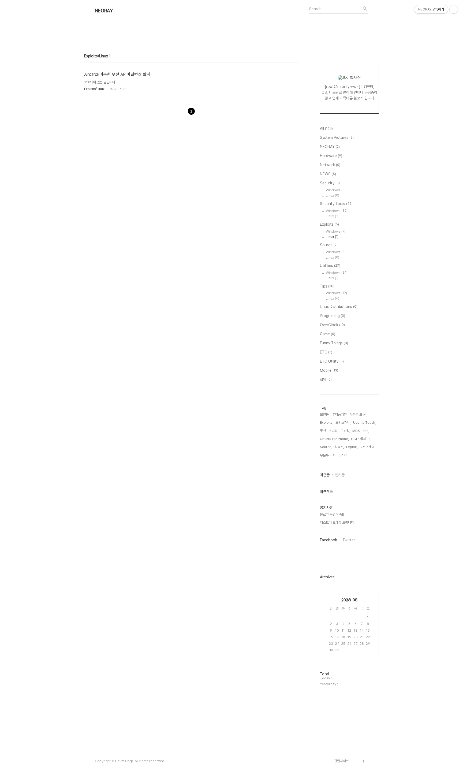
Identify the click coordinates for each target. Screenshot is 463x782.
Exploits (329, 224)
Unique (340, 538)
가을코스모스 (343, 521)
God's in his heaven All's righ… (349, 559)
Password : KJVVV (348, 487)
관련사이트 (341, 761)
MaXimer (341, 547)
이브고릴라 (341, 452)
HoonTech (342, 529)
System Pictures (337, 137)
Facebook (328, 540)
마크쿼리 (340, 624)
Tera (338, 409)
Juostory (341, 667)
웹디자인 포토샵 (345, 641)
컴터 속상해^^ (343, 392)
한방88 (339, 512)
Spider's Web (345, 615)
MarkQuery (343, 701)
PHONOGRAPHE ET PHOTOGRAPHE (349, 379)
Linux (332, 195)
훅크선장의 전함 (345, 281)
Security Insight (346, 692)
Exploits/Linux (94, 89)
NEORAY (104, 10)
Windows (336, 190)
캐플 (337, 435)
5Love (339, 607)
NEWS (328, 174)
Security (330, 183)
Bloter (339, 752)
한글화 (338, 461)
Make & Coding (346, 366)
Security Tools (336, 204)
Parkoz (340, 341)
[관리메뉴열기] (454, 9)
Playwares (342, 324)
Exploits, (326, 422)
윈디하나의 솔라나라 (348, 684)
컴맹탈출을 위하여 (346, 426)
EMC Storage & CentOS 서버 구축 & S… (348, 718)
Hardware (331, 156)
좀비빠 (338, 589)
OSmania (341, 469)
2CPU (338, 332)
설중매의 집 (342, 581)
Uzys (338, 598)
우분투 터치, (328, 455)
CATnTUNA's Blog (348, 649)
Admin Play (343, 735)
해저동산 (340, 495)
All (326, 128)
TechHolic (342, 744)
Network (330, 165)
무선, (323, 431)
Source (329, 245)
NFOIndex (342, 298)
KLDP (338, 358)
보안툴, (325, 414)
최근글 (325, 475)
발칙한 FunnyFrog (347, 478)
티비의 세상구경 (345, 675)
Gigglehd (341, 349)
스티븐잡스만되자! (346, 504)
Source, (326, 447)
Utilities (330, 265)
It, (370, 439)
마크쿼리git (342, 632)
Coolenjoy (342, 315)
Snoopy (340, 444)
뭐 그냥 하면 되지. (346, 572)
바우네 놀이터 (343, 401)
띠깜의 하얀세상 (345, 289)
